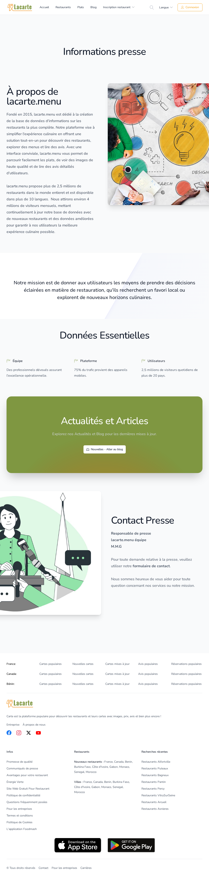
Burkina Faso (82, 767)
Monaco (124, 767)
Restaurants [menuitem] (63, 7)
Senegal (79, 772)
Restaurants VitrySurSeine (158, 795)
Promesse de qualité (19, 762)
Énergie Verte (15, 782)
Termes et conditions (20, 815)
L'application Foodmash (22, 829)
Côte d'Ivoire (100, 767)
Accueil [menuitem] (44, 7)
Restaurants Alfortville (155, 762)
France (108, 762)
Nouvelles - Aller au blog (107, 449)
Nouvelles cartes (82, 664)
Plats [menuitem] (80, 7)
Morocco (91, 772)
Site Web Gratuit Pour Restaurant (28, 789)
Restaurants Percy (153, 789)
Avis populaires (148, 664)
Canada (118, 762)
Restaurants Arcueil (153, 802)
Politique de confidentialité (23, 795)
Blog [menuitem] (93, 7)
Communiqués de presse (22, 768)
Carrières (86, 868)
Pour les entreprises (19, 809)
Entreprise (13, 725)
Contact (43, 868)
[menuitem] (119, 7)
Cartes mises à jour (117, 664)
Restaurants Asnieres (155, 809)
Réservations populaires (186, 664)
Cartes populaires (50, 664)
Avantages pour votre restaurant (27, 775)
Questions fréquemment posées (27, 802)
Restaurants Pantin (153, 782)
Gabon (113, 767)
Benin (128, 762)
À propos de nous (34, 725)
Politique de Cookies (19, 822)
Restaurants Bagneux (155, 775)
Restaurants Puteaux (154, 768)
